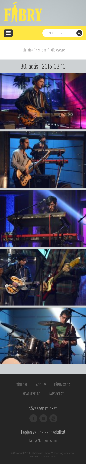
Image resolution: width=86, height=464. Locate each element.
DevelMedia (49, 456)
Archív (41, 384)
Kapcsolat (56, 393)
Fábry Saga (62, 384)
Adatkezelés (31, 393)
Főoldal (22, 384)
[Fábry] (22, 11)
